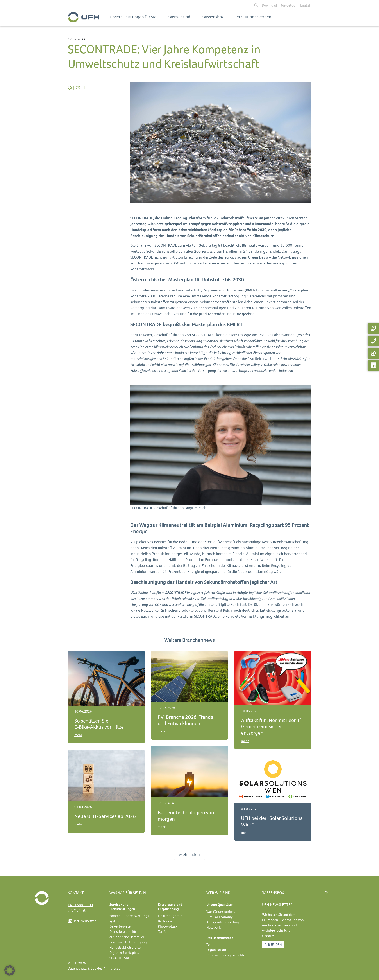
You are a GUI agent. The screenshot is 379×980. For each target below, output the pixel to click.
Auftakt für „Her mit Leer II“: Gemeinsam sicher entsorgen (271, 727)
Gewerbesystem (121, 926)
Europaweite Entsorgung (128, 942)
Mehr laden (189, 855)
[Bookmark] (85, 87)
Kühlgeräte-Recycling (222, 922)
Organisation (216, 950)
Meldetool (288, 5)
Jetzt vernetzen (85, 921)
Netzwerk (213, 927)
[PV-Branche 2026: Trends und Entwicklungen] (189, 676)
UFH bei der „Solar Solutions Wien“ (271, 821)
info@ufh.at (77, 910)
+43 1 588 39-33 (80, 905)
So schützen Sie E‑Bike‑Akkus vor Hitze (99, 724)
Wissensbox (213, 17)
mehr (78, 735)
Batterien (165, 921)
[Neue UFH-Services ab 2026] (106, 775)
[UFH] (83, 17)
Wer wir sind (179, 17)
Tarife (162, 931)
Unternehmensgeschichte (225, 955)
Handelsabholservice (125, 947)
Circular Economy (219, 917)
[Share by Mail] (78, 87)
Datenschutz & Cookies (85, 968)
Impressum (115, 968)
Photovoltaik (167, 926)
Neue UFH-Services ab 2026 (105, 816)
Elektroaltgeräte (170, 915)
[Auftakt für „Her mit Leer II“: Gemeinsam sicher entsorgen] (272, 677)
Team (210, 944)
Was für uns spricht (220, 911)
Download (269, 5)
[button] (9, 970)
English (305, 5)
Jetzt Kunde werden (253, 17)
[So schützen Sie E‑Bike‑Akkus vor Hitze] (106, 677)
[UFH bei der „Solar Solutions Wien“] (272, 779)
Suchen (224, 5)
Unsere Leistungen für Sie (133, 17)
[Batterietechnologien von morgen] (189, 771)
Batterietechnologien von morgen (186, 815)
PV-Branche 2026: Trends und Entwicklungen (185, 720)
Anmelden (273, 944)
